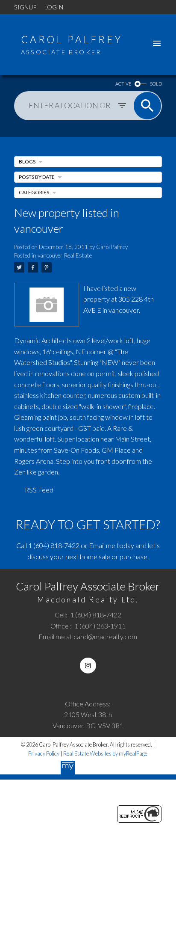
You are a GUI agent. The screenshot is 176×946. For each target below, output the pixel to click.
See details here (106, 325)
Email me (102, 545)
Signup (25, 7)
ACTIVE (123, 83)
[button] (88, 665)
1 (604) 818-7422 (53, 545)
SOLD (156, 83)
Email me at (87, 636)
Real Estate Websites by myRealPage (105, 753)
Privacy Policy (43, 753)
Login (53, 7)
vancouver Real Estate (65, 255)
